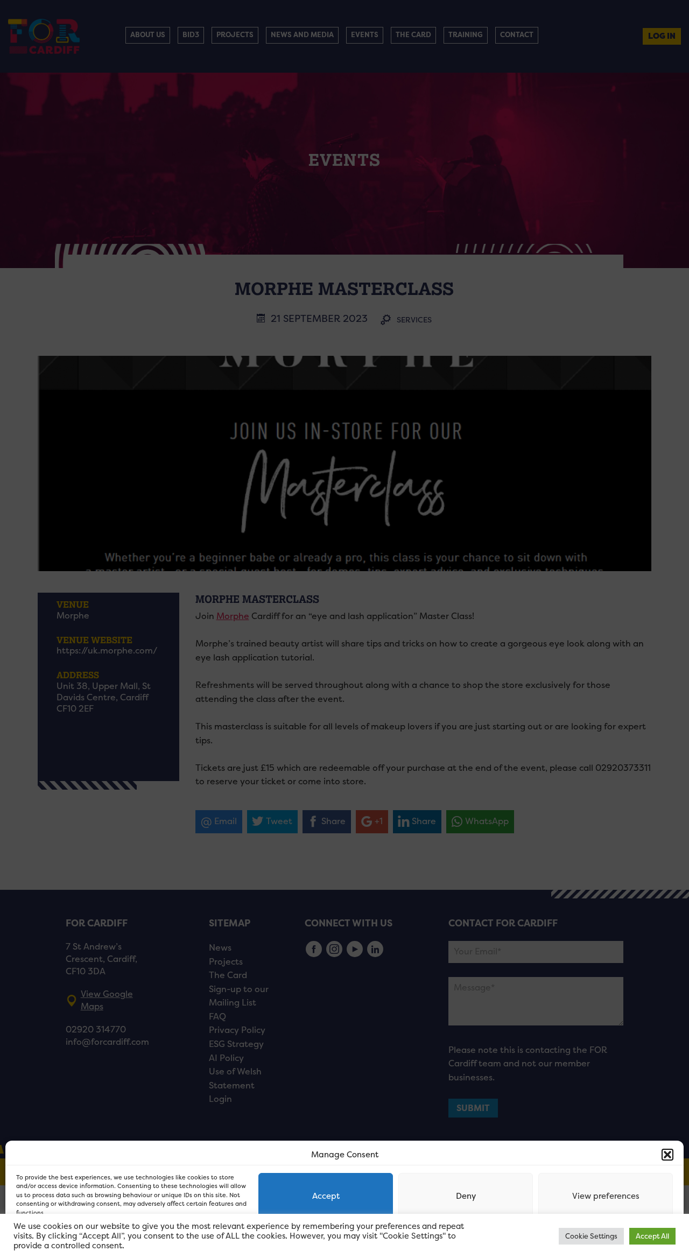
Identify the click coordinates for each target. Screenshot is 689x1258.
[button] (667, 1154)
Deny (466, 1196)
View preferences (605, 1196)
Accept (326, 1196)
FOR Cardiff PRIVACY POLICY (58, 1238)
